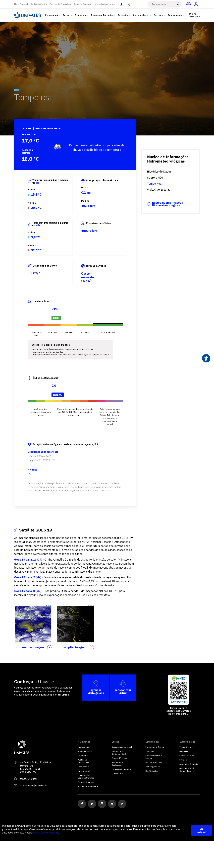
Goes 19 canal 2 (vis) (27, 577)
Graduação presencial (122, 747)
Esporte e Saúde (186, 755)
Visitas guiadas (152, 766)
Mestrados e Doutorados (117, 763)
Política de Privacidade (60, 4)
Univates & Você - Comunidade (187, 769)
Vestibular (150, 751)
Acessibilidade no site (105, 4)
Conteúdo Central (38, 4)
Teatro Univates (186, 747)
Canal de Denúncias (83, 4)
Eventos (183, 759)
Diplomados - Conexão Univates (86, 776)
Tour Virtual (83, 755)
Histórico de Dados (159, 171)
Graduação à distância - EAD (119, 752)
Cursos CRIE (118, 773)
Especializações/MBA (122, 769)
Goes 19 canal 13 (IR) (28, 559)
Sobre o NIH (155, 177)
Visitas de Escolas (158, 189)
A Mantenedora (85, 751)
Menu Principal (21, 4)
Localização (83, 766)
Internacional (84, 771)
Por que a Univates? (154, 762)
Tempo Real (154, 183)
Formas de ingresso (154, 747)
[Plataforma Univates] (196, 4)
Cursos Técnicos (119, 758)
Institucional (83, 747)
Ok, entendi (201, 830)
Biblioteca (183, 751)
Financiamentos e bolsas (153, 756)
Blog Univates (151, 771)
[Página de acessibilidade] (129, 4)
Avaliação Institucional (83, 761)
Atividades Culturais (188, 764)
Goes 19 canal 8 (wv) (27, 591)
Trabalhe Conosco (86, 782)
